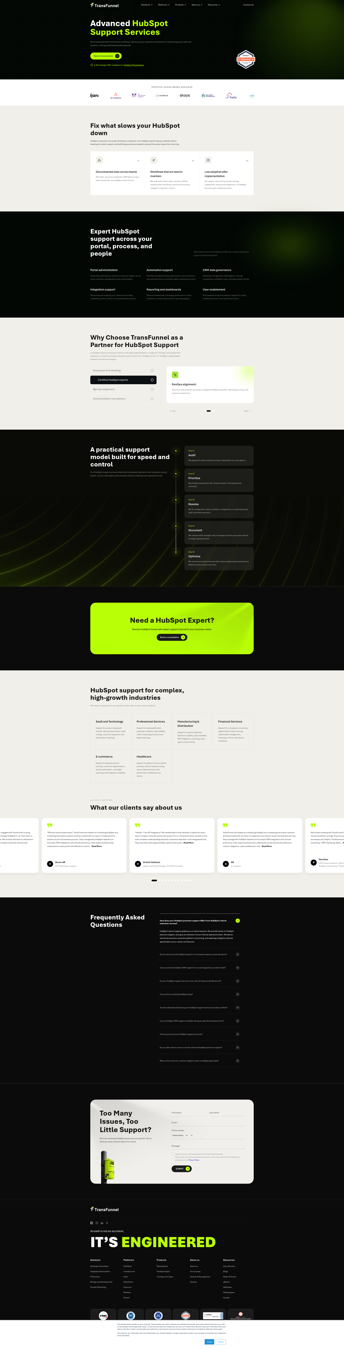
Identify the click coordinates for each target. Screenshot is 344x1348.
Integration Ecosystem (100, 1271)
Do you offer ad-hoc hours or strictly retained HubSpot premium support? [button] (191, 1047)
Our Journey (195, 1271)
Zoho (125, 1276)
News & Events (229, 1276)
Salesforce (128, 1282)
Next (246, 411)
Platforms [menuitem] (162, 4)
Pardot (126, 1297)
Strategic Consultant (99, 1266)
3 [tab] (162, 880)
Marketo (127, 1292)
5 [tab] (169, 880)
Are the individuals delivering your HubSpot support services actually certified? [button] (193, 1007)
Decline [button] (221, 1342)
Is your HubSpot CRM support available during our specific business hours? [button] (192, 1021)
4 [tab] (166, 880)
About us (194, 1266)
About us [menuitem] (196, 4)
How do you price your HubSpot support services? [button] (181, 1034)
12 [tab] (191, 880)
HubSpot (127, 1266)
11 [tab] (188, 880)
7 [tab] (175, 880)
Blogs (225, 1271)
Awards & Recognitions (200, 1276)
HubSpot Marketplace (133, 65)
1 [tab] (154, 880)
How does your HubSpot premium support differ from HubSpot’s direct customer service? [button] (193, 922)
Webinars (227, 1287)
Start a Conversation (103, 56)
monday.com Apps (165, 1276)
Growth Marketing (98, 1287)
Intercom (127, 1287)
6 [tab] (172, 880)
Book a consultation (169, 637)
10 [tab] (185, 880)
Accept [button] (209, 1342)
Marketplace (162, 1266)
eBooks (226, 1282)
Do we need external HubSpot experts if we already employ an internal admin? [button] (193, 954)
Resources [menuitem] (213, 4)
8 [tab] (179, 880)
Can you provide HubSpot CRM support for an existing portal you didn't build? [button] (193, 967)
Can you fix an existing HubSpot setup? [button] (176, 994)
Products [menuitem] (179, 4)
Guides (226, 1297)
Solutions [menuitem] (145, 4)
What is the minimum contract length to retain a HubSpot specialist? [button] (189, 1061)
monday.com (129, 1271)
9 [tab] (182, 880)
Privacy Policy (194, 1160)
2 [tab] (159, 880)
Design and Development (101, 1282)
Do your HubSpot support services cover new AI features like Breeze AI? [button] (190, 981)
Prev (174, 411)
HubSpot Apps (163, 1271)
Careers (193, 1282)
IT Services (95, 1276)
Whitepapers (229, 1292)
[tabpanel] (172, 845)
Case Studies (229, 1266)
